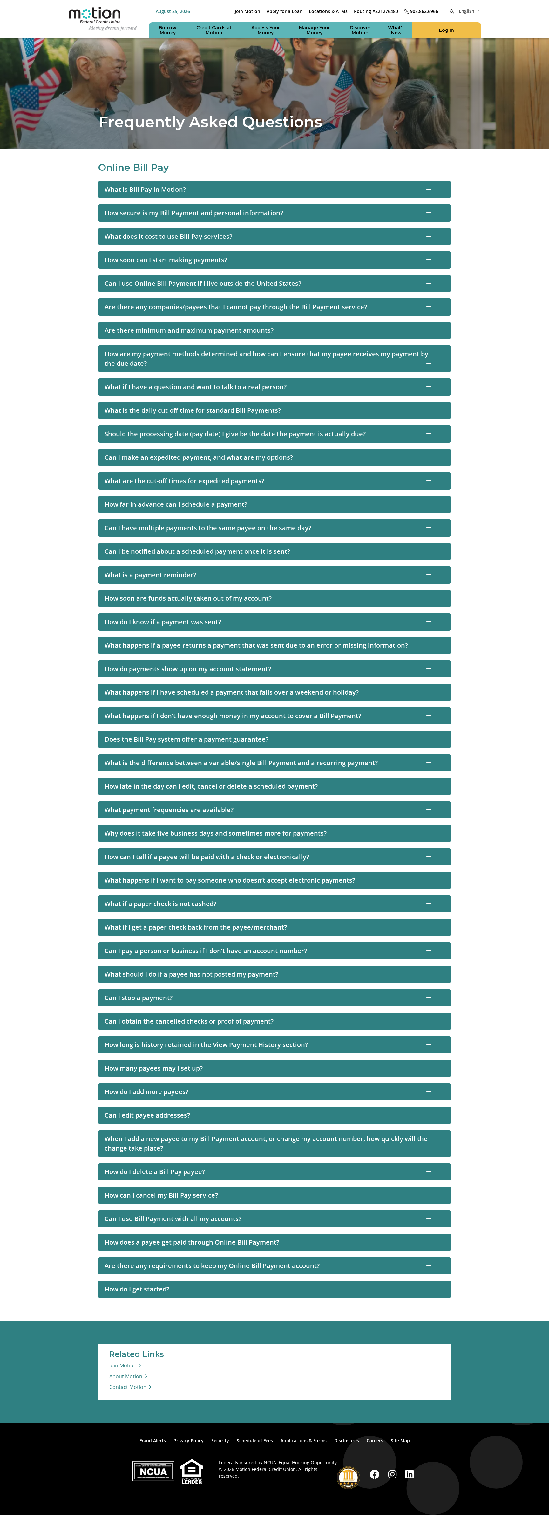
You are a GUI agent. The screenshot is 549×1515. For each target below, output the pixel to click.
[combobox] (470, 10)
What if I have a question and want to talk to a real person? (196, 387)
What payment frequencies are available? (169, 809)
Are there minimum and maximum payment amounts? (189, 330)
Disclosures (346, 1441)
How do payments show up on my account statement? (188, 668)
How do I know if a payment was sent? (163, 621)
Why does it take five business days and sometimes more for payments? (216, 833)
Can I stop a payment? (139, 997)
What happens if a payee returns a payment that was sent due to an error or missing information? (256, 645)
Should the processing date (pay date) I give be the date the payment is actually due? (235, 434)
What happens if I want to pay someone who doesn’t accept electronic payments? (230, 880)
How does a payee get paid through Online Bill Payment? (192, 1242)
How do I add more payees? (146, 1091)
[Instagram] (393, 1474)
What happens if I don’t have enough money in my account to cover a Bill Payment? (233, 715)
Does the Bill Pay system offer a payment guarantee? (186, 739)
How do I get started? (137, 1289)
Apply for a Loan (284, 11)
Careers (375, 1441)
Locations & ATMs (328, 11)
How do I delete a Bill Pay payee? (155, 1171)
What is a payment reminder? (150, 575)
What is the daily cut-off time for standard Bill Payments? (193, 410)
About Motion (125, 1376)
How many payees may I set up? (154, 1068)
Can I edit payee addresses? (147, 1115)
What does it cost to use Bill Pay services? (168, 236)
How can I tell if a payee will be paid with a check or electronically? (207, 856)
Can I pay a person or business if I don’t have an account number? (206, 950)
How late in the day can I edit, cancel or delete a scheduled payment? (211, 786)
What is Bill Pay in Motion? (145, 189)
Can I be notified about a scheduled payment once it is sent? (197, 551)
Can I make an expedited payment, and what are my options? (199, 457)
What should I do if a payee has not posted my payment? (191, 974)
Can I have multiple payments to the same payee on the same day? (208, 528)
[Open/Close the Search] (452, 11)
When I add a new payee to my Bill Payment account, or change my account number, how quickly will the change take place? (266, 1143)
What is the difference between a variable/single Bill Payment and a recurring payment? (241, 762)
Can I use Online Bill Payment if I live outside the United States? (203, 283)
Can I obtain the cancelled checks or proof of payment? (189, 1021)
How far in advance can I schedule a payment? (176, 504)
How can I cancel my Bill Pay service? (161, 1195)
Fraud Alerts (152, 1441)
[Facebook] (376, 1474)
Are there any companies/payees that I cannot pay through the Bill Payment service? (236, 307)
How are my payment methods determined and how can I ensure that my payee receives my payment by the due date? (266, 359)
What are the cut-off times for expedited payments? (184, 481)
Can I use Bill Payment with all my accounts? (173, 1218)
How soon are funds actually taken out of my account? (188, 598)
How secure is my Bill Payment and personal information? (194, 213)
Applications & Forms (304, 1441)
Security (220, 1441)
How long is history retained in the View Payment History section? (206, 1044)
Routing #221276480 (376, 11)
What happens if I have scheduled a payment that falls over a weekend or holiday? (232, 692)
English (466, 11)
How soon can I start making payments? (166, 260)
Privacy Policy (188, 1441)
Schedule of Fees (255, 1441)
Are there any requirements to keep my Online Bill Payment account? (212, 1265)
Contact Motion (127, 1387)
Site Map (400, 1441)
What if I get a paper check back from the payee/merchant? (196, 927)
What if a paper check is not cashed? (160, 903)
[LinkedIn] (409, 1474)
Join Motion (247, 11)
